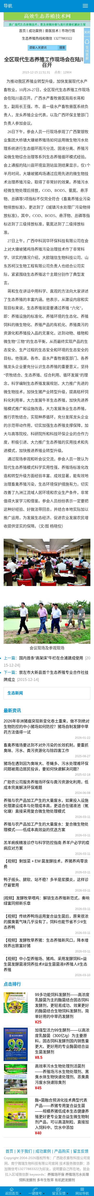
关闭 (87, 32)
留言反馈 (80, 1151)
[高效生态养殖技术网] (47, 19)
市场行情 (68, 31)
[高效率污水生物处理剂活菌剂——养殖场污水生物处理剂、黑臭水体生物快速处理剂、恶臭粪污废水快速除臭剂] (16, 1079)
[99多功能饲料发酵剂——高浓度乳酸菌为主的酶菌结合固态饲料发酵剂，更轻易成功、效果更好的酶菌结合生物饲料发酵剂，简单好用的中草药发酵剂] (16, 1002)
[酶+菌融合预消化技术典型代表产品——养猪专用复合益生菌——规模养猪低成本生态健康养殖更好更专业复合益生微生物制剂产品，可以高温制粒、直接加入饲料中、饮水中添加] (16, 1113)
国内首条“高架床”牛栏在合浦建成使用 (51, 658)
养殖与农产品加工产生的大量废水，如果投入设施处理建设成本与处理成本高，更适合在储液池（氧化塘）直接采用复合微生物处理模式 (46, 806)
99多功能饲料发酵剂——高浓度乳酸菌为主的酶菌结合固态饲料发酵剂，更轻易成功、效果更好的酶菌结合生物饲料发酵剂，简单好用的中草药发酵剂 (62, 1006)
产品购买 (62, 1151)
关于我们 (24, 1151)
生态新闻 (15, 693)
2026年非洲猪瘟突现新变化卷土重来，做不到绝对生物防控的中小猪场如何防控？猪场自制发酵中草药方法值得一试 (46, 726)
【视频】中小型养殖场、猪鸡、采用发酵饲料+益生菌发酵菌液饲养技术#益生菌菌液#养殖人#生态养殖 (45, 964)
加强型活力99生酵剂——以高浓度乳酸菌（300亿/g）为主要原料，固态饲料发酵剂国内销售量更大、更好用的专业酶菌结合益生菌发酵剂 (62, 1041)
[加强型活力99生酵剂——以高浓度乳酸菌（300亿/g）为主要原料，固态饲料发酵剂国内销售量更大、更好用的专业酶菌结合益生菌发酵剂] (16, 1044)
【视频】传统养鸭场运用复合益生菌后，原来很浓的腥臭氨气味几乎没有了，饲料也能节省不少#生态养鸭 (46, 921)
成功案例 (35, 31)
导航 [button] (8, 6)
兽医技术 (52, 31)
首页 (22, 31)
